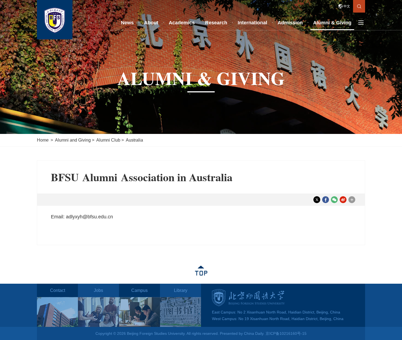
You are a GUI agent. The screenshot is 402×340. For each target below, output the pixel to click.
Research (216, 22)
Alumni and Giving (73, 140)
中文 (346, 6)
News (127, 22)
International (252, 22)
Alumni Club (108, 140)
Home (43, 140)
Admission (290, 22)
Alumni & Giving (332, 22)
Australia (134, 140)
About (151, 22)
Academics (182, 22)
